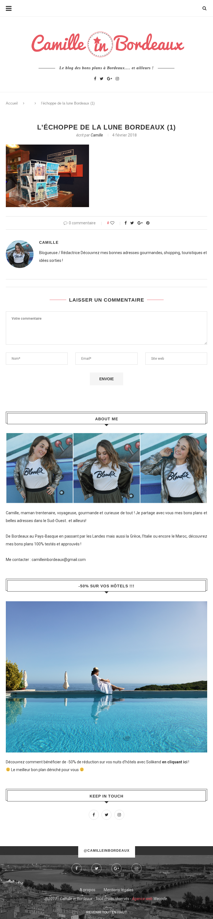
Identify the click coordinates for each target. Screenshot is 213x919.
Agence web (142, 898)
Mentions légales (118, 890)
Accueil (12, 103)
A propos (87, 890)
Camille (97, 135)
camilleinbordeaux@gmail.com (59, 559)
